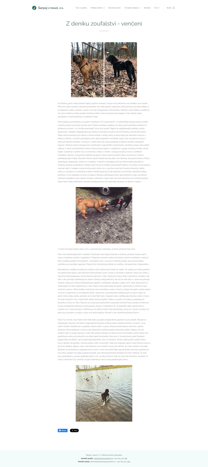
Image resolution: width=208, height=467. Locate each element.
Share (64, 430)
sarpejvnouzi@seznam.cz (103, 458)
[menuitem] (82, 8)
